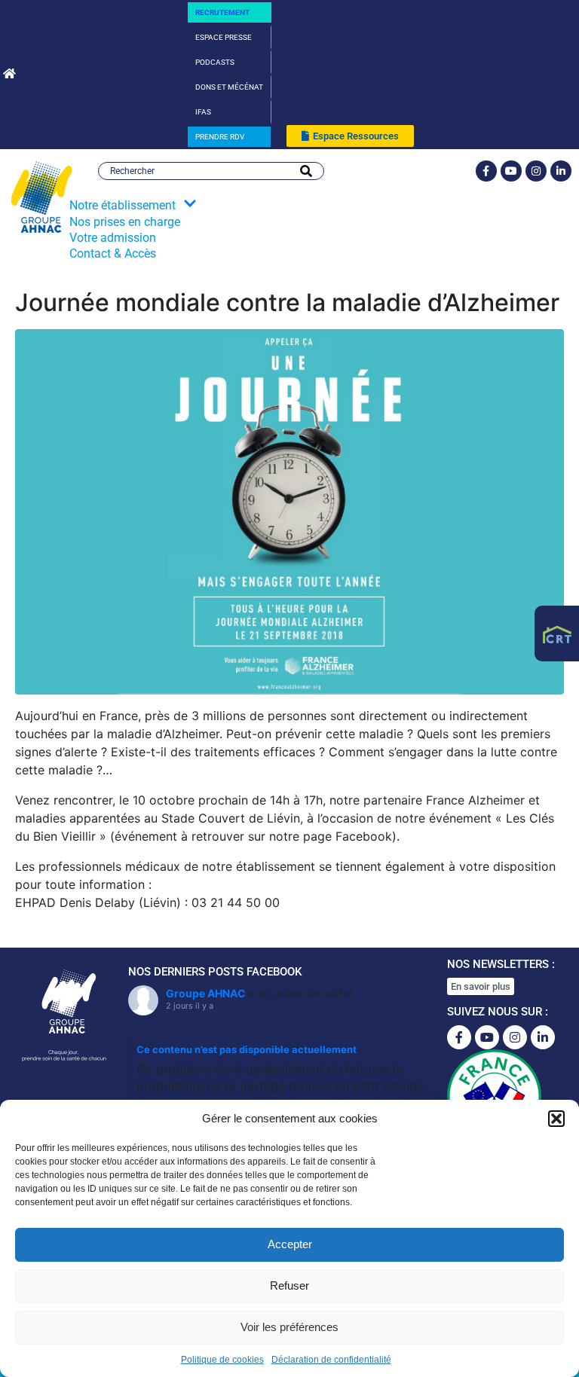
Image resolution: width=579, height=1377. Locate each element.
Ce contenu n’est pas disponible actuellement (246, 1049)
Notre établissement (122, 205)
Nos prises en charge (124, 222)
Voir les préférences (289, 1327)
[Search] (306, 171)
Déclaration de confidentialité (331, 1359)
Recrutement (222, 12)
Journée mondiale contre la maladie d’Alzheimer (287, 302)
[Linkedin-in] (560, 171)
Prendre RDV (219, 137)
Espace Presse (223, 37)
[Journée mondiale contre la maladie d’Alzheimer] (289, 510)
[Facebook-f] (486, 171)
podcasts (214, 62)
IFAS (203, 112)
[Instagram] (536, 171)
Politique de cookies (222, 1359)
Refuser (289, 1285)
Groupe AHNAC (206, 993)
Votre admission (112, 238)
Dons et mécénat (229, 87)
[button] (556, 1118)
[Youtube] (511, 171)
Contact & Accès (112, 253)
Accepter (290, 1244)
